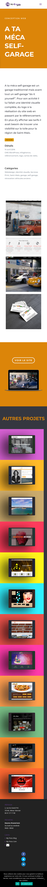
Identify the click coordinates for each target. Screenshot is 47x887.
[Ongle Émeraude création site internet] (23, 598)
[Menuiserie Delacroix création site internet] (23, 444)
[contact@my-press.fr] (7, 845)
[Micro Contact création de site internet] (23, 783)
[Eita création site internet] (23, 629)
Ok (17, 884)
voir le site (23, 360)
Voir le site (9, 140)
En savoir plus (27, 884)
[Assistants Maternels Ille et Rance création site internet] (23, 660)
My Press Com (11, 841)
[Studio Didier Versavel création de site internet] (23, 537)
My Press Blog (11, 838)
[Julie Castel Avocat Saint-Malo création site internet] (23, 475)
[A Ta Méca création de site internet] (23, 752)
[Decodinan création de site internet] (23, 722)
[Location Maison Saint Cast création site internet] (23, 506)
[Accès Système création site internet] (23, 567)
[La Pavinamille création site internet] (23, 691)
